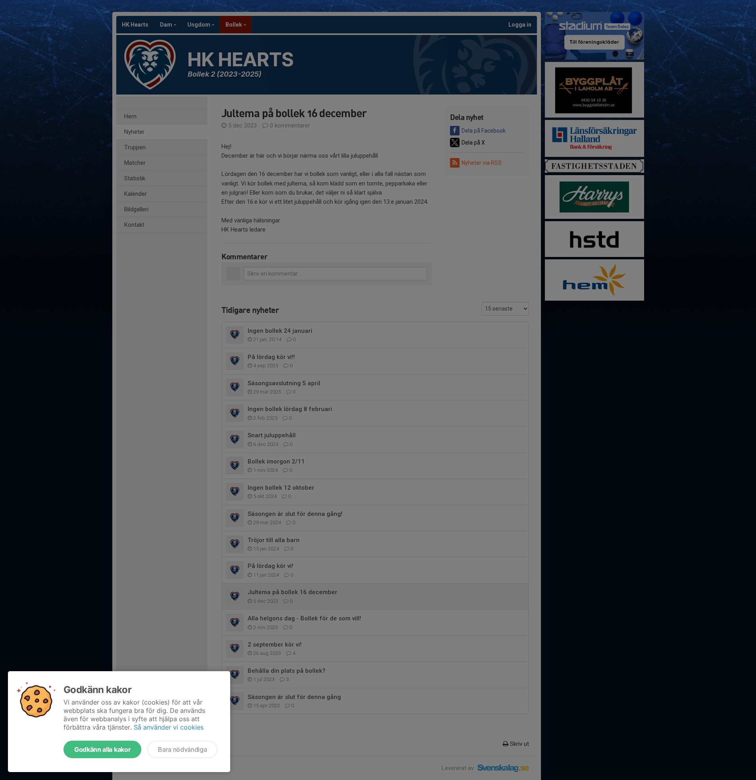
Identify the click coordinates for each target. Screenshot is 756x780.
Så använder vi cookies (169, 727)
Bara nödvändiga (182, 749)
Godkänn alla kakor (102, 749)
